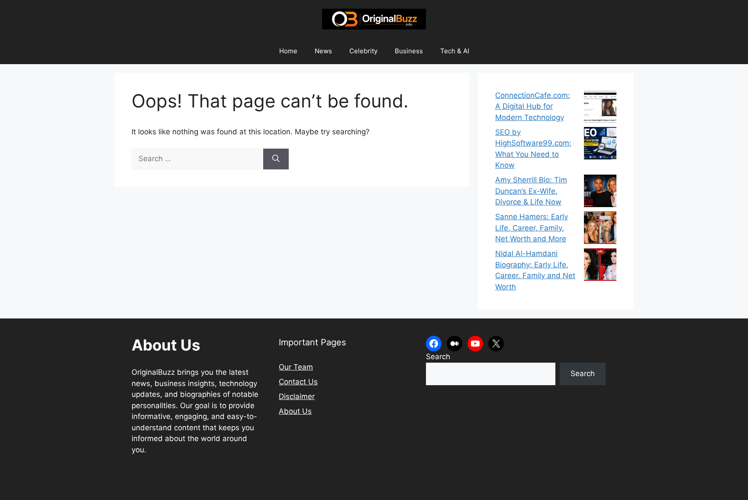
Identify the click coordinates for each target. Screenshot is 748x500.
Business (409, 51)
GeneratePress (431, 486)
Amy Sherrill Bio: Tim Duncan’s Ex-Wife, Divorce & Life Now (531, 190)
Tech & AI (454, 51)
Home (288, 51)
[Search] (276, 159)
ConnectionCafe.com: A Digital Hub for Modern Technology (532, 106)
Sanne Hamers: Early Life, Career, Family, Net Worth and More (531, 227)
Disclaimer (297, 396)
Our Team (296, 367)
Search (438, 356)
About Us (295, 411)
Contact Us (298, 381)
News (323, 51)
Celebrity (363, 51)
